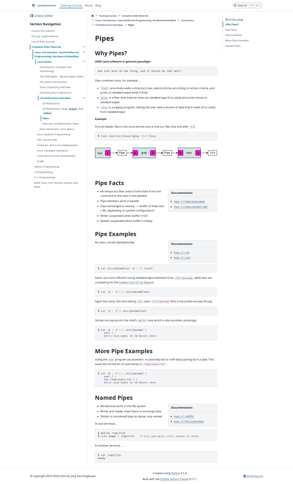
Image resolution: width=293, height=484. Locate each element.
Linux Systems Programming (53, 134)
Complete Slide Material (46, 46)
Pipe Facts (231, 29)
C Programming (43, 172)
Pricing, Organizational (45, 36)
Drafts (40, 161)
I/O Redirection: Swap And (62, 110)
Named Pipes (233, 45)
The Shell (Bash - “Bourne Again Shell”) (62, 76)
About (89, 5)
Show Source (254, 476)
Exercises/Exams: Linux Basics (57, 128)
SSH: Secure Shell (47, 139)
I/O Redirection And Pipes (55, 98)
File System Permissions (53, 82)
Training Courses (71, 5)
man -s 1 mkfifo (184, 416)
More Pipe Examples (237, 40)
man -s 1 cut (181, 252)
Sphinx (175, 473)
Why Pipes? (232, 24)
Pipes (45, 118)
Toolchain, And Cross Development (57, 145)
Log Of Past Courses (43, 41)
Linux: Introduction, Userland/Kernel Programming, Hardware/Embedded (56, 54)
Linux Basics (44, 61)
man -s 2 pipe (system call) (190, 207)
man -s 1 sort (182, 257)
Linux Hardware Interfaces (52, 150)
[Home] (92, 16)
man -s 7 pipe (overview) (189, 201)
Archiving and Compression (56, 92)
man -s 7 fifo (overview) (189, 421)
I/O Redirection (51, 103)
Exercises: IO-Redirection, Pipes (60, 123)
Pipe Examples (233, 35)
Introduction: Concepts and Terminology (55, 69)
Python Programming (46, 166)
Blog (98, 5)
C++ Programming (44, 177)
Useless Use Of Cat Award (135, 282)
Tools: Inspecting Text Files (55, 87)
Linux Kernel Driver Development (56, 155)
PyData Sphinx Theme (174, 479)
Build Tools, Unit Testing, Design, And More (56, 184)
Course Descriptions (43, 30)
